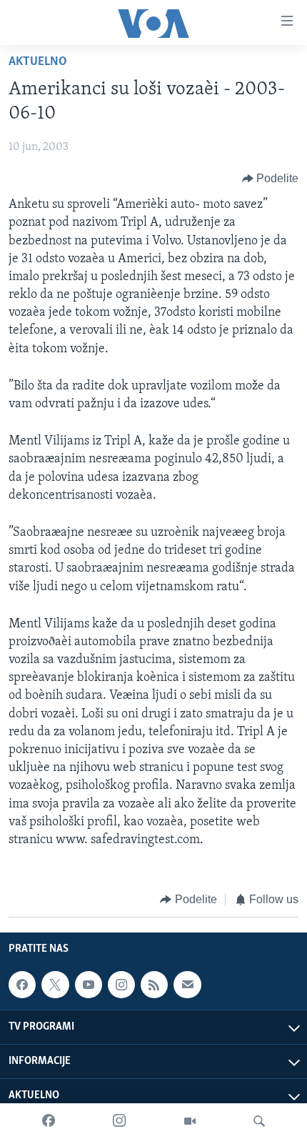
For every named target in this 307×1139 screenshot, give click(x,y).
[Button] (270, 178)
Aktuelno (38, 62)
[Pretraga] (259, 1121)
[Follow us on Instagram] (121, 984)
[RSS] (154, 984)
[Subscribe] (187, 984)
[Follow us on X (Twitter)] (55, 984)
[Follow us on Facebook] (22, 984)
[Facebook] (48, 1121)
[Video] (189, 1121)
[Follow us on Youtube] (88, 984)
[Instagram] (119, 1121)
